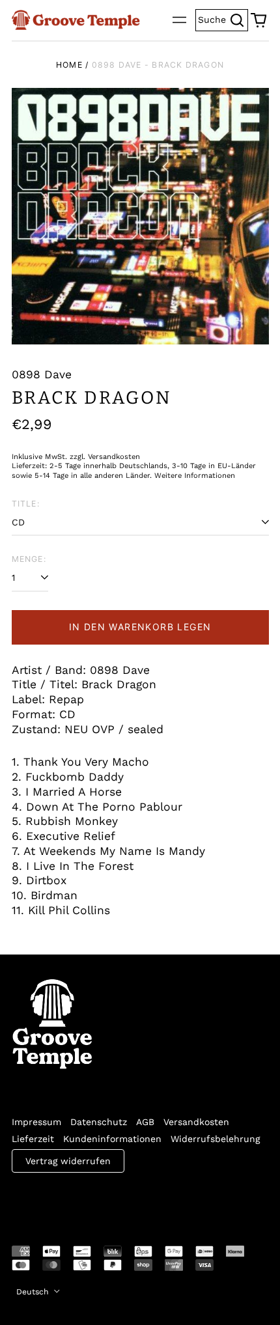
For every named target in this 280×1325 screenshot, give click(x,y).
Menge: (29, 559)
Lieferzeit (33, 1139)
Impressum (36, 1122)
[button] (258, 20)
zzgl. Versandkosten (105, 457)
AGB (145, 1122)
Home (69, 65)
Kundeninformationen (112, 1139)
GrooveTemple (71, 1200)
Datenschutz (98, 1122)
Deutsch (33, 1291)
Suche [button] (223, 18)
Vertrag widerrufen (68, 1161)
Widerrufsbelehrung (215, 1139)
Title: (26, 504)
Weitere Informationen (194, 475)
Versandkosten (196, 1122)
